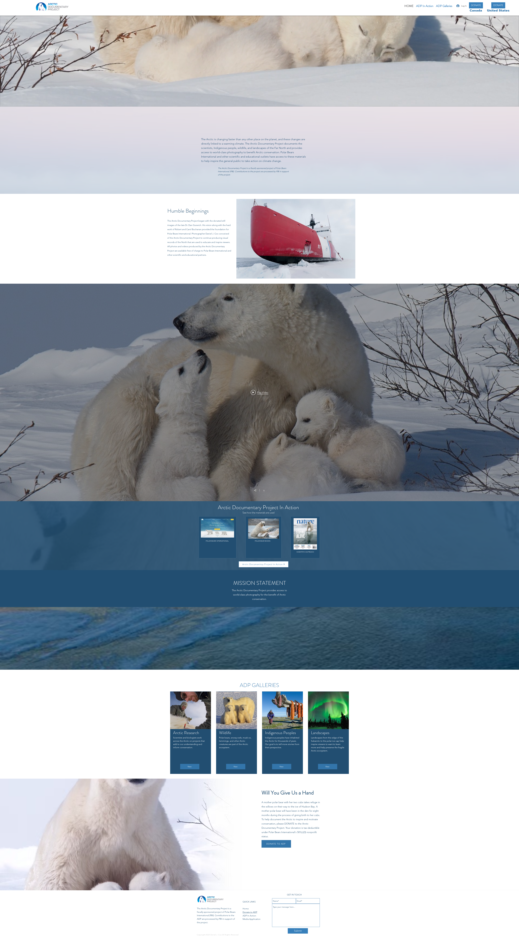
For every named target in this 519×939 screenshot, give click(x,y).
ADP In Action (249, 915)
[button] (444, 6)
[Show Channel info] (263, 490)
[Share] (257, 490)
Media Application (251, 919)
